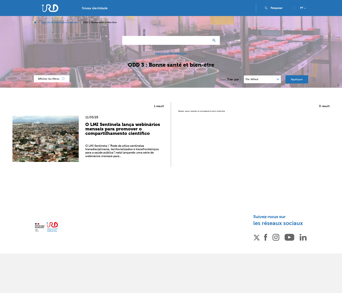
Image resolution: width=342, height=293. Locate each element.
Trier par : (234, 79)
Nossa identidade (95, 8)
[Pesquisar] (215, 40)
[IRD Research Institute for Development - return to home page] (46, 226)
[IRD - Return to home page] (50, 8)
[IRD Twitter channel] (256, 237)
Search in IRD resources (171, 53)
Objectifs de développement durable (59, 22)
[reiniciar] (206, 40)
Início (35, 22)
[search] (281, 8)
